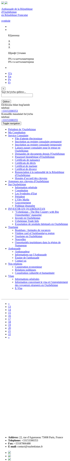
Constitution (21, 190)
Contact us (20, 260)
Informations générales (27, 279)
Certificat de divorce (26, 169)
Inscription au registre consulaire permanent (38, 141)
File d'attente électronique (28, 138)
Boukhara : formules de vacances (32, 230)
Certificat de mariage (26, 166)
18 (9, 322)
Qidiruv (6, 101)
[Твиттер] (9, 456)
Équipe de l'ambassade (27, 257)
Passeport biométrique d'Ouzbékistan (35, 156)
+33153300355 (9, 120)
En (9, 76)
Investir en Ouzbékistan (27, 218)
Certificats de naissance (27, 159)
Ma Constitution (16, 132)
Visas (11, 276)
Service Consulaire (18, 135)
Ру (9, 79)
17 (9, 318)
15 (9, 312)
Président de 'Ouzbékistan (22, 129)
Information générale (26, 187)
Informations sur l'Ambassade (31, 254)
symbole (5, 20)
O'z (10, 73)
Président (20, 196)
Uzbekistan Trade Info (27, 221)
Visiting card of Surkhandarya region (35, 233)
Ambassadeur (22, 251)
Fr (9, 82)
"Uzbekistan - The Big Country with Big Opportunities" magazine (37, 213)
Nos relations (15, 263)
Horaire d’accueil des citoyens (31, 178)
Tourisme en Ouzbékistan (28, 236)
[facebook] (9, 452)
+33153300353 (9, 110)
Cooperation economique (28, 266)
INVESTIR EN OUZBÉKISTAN (26, 208)
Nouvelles (20, 239)
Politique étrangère (25, 205)
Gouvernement (23, 202)
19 (9, 325)
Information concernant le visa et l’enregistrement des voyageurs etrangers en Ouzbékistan (41, 284)
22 (9, 334)
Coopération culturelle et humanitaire (35, 272)
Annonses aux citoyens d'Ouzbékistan (28, 181)
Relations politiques (25, 269)
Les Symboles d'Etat (26, 193)
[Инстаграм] (9, 459)
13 (9, 306)
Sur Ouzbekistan (17, 184)
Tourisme (13, 227)
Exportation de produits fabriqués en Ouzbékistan (41, 224)
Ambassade (14, 248)
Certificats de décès (25, 163)
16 (9, 315)
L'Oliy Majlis (22, 199)
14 (9, 309)
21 (9, 331)
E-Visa (18, 288)
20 (9, 328)
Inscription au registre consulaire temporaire (38, 144)
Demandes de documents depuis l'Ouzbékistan (40, 153)
